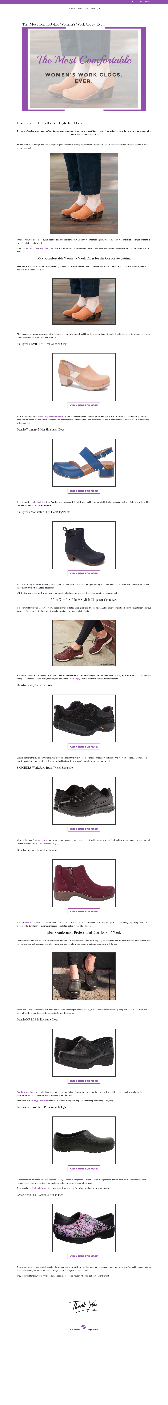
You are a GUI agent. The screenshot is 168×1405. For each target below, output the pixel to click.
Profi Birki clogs (46, 1179)
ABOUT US (147, 2)
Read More (121, 1391)
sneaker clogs (41, 840)
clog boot (33, 584)
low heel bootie (33, 922)
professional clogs (37, 1188)
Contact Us (84, 1365)
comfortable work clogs (108, 1009)
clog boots (33, 248)
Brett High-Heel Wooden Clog (53, 416)
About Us (84, 1360)
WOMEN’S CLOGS (75, 8)
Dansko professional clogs (28, 1092)
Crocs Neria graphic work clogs (35, 1267)
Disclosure (84, 1370)
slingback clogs (39, 502)
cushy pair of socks (40, 1100)
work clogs (74, 679)
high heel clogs (46, 248)
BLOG (140, 2)
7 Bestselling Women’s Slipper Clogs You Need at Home (121, 1363)
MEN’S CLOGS (89, 8)
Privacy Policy (84, 1375)
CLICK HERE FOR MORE (84, 405)
